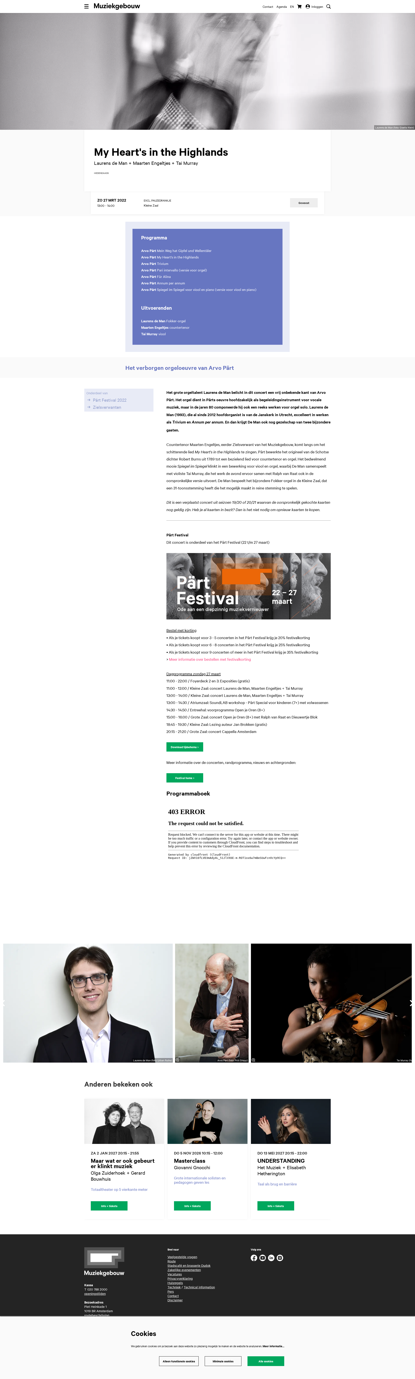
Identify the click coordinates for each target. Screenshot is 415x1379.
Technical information (199, 1287)
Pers (171, 1291)
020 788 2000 (97, 1289)
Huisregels (175, 1283)
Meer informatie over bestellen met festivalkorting (210, 659)
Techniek (174, 1287)
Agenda (281, 6)
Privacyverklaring (180, 1278)
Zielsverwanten (107, 407)
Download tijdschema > (185, 747)
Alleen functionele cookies (179, 1361)
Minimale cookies (223, 1361)
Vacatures (175, 1274)
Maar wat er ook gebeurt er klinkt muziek (123, 1163)
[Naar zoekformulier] (328, 6)
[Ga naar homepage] (117, 6)
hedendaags (101, 173)
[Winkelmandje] (299, 6)
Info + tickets (109, 1206)
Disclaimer (175, 1300)
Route (172, 1261)
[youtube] (262, 1258)
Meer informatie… (273, 1346)
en (292, 6)
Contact (268, 6)
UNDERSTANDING (281, 1160)
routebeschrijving (96, 1315)
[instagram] (280, 1258)
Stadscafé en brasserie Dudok (189, 1265)
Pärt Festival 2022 (109, 400)
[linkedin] (271, 1258)
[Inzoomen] (177, 1060)
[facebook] (254, 1258)
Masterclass (189, 1160)
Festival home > (184, 778)
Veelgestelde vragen (182, 1257)
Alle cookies (266, 1361)
